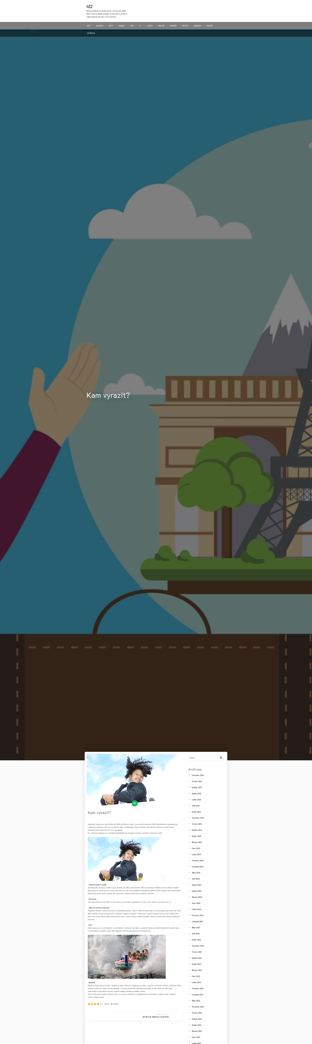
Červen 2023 (197, 952)
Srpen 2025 (196, 812)
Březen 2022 (197, 1031)
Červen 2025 (197, 824)
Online (161, 25)
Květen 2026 (197, 787)
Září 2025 (196, 806)
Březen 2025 (197, 842)
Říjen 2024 (196, 873)
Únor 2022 (196, 1037)
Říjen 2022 (196, 1001)
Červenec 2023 (198, 946)
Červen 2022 (197, 1013)
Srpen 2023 (196, 940)
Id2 (90, 6)
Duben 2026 (196, 794)
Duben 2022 (196, 1025)
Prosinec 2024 (197, 861)
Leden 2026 (196, 800)
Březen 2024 (197, 897)
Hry (132, 25)
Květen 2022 (197, 1019)
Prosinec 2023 (197, 915)
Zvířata (91, 33)
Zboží (209, 25)
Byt (89, 25)
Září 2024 (196, 879)
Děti (111, 25)
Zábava (197, 25)
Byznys (99, 25)
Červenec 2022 (198, 1007)
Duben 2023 (196, 964)
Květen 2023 (197, 958)
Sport (185, 25)
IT (140, 25)
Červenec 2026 (198, 775)
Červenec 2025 (198, 818)
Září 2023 (196, 934)
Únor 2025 (196, 848)
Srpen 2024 (196, 885)
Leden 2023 (196, 982)
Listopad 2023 (197, 921)
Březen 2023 (197, 970)
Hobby (122, 25)
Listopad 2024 (197, 867)
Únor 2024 (196, 903)
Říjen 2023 (196, 928)
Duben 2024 (196, 891)
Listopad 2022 (197, 995)
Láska (150, 25)
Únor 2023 (196, 976)
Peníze (173, 25)
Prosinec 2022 (197, 988)
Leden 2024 (196, 909)
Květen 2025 (197, 830)
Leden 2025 (196, 854)
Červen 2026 (197, 781)
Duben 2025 (196, 836)
